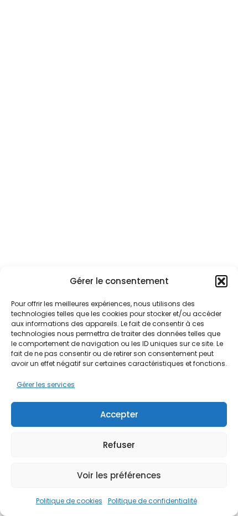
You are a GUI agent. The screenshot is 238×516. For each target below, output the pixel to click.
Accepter (119, 414)
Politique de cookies (69, 500)
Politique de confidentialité (152, 500)
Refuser (119, 445)
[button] (221, 281)
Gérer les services (46, 384)
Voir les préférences (119, 475)
